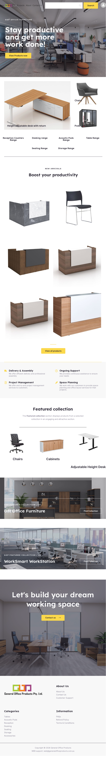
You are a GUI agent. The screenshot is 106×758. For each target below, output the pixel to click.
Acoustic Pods (10, 719)
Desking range (40, 138)
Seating (7, 729)
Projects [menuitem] (21, 5)
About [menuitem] (28, 5)
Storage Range (66, 148)
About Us (60, 691)
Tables (7, 716)
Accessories (9, 735)
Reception (8, 723)
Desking (8, 726)
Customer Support (64, 698)
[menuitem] (10, 5)
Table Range (92, 138)
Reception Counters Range (13, 139)
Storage (7, 732)
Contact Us (61, 694)
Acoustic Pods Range (66, 139)
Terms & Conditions (65, 723)
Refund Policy (62, 719)
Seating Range (40, 148)
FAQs (58, 716)
